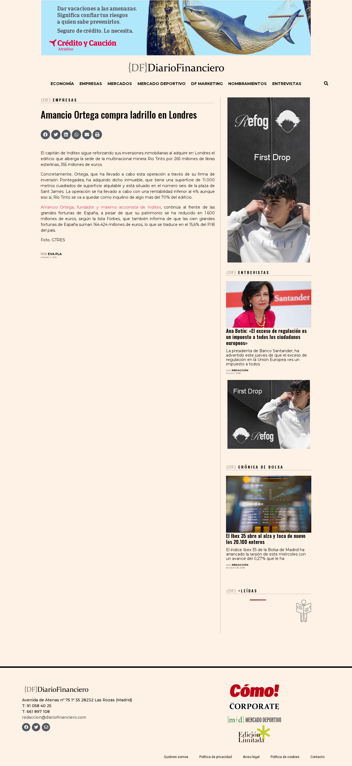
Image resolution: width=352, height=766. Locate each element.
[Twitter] (36, 727)
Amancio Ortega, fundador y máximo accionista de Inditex (101, 207)
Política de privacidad (215, 757)
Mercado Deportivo (162, 83)
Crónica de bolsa (255, 467)
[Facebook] (26, 727)
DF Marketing (207, 83)
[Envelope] (46, 727)
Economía (62, 83)
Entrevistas (286, 83)
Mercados (120, 83)
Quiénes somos (176, 757)
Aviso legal (251, 757)
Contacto (317, 757)
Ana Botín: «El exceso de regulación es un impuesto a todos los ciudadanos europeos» (266, 336)
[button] (326, 83)
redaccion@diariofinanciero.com (54, 717)
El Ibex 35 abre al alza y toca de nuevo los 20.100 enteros (266, 538)
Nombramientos (247, 83)
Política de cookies (285, 757)
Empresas (90, 83)
